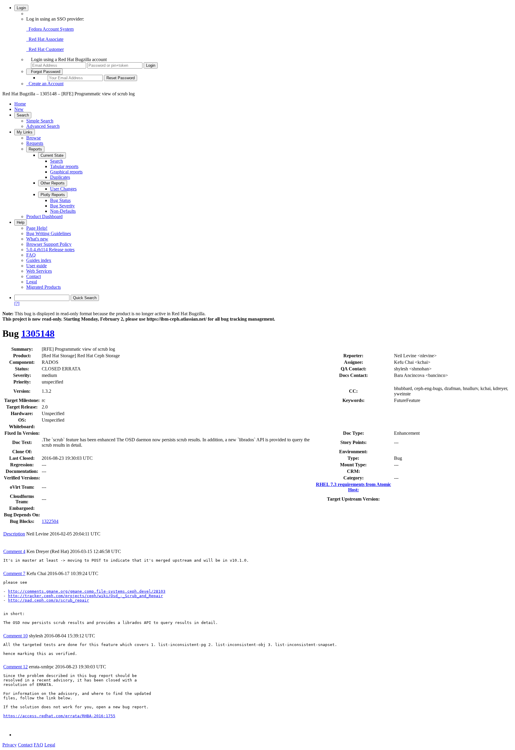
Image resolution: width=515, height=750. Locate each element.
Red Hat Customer (45, 49)
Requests (34, 143)
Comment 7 (14, 573)
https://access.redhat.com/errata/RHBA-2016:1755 (59, 716)
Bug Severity (62, 205)
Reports (35, 149)
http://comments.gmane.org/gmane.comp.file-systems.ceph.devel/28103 (86, 591)
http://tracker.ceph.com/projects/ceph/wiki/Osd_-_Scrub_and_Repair (85, 596)
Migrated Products (43, 287)
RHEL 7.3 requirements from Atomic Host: (353, 487)
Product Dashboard (44, 216)
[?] (16, 303)
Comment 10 (15, 635)
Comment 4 (14, 551)
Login (21, 8)
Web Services (39, 271)
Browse (33, 137)
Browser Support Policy (49, 244)
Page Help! (36, 228)
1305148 (38, 333)
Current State (52, 155)
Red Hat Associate (44, 39)
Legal (31, 281)
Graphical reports (66, 171)
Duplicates (60, 177)
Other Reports (53, 183)
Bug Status (60, 200)
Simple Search (39, 120)
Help (20, 222)
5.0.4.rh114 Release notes (50, 249)
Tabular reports (64, 166)
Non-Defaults (63, 211)
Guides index (38, 260)
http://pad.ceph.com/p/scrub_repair (48, 600)
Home (20, 103)
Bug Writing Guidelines (48, 233)
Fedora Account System (50, 29)
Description (14, 533)
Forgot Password (44, 71)
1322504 (50, 521)
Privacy (9, 744)
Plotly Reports (53, 194)
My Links (24, 132)
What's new (37, 238)
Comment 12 (15, 666)
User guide (36, 265)
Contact (33, 276)
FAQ (31, 254)
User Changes (63, 188)
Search (23, 115)
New (19, 109)
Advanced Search (43, 126)
